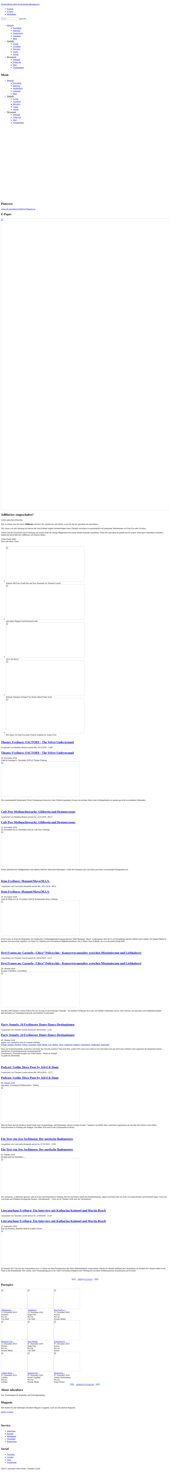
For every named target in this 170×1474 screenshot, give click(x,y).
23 (87, 1384)
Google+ (10, 1457)
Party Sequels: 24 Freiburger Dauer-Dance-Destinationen (37, 1024)
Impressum (11, 1431)
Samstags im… (33, 1373)
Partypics (16, 49)
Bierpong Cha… (7, 1341)
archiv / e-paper (7, 1412)
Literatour (17, 36)
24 (89, 1384)
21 (83, 1384)
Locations (17, 46)
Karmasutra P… (60, 1341)
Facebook (11, 1454)
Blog (15, 39)
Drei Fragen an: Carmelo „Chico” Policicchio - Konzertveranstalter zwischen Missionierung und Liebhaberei (71, 952)
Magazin (10, 25)
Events (15, 44)
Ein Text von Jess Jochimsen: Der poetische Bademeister (37, 1138)
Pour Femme (33, 1341)
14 (89, 1279)
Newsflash (17, 28)
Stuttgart (27, 4)
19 (79, 1384)
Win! (15, 65)
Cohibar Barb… (7, 1373)
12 (85, 1279)
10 (82, 1279)
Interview (16, 31)
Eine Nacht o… (60, 1310)
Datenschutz (12, 1441)
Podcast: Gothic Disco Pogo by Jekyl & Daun (29, 1067)
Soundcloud (11, 1462)
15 (91, 1279)
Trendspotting (18, 68)
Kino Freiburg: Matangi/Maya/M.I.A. (25, 881)
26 (93, 1384)
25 (91, 1384)
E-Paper (10, 11)
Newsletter (11, 1439)
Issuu (9, 1460)
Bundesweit (34, 4)
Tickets (16, 54)
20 (81, 1384)
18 (77, 1384)
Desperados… (59, 1373)
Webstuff (16, 60)
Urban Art (17, 62)
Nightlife (10, 41)
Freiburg (4, 4)
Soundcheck (18, 33)
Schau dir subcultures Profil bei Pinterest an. (18, 209)
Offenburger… (7, 1310)
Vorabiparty (32, 1310)
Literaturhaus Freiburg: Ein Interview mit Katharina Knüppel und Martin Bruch (53, 1210)
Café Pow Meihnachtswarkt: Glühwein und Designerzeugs (38, 811)
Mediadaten (11, 14)
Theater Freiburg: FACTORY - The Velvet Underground (37, 742)
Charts (15, 52)
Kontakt (10, 9)
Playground (11, 57)
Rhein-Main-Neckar (16, 4)
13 (87, 1279)
